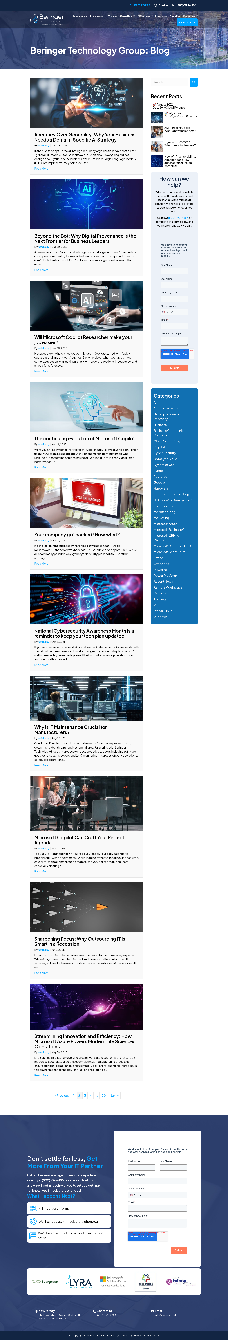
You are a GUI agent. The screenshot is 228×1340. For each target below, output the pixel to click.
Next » (114, 1095)
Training (160, 599)
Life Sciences (163, 506)
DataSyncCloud (165, 459)
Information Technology (172, 494)
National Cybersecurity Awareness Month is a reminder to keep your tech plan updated (84, 633)
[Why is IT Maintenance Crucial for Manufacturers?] (86, 698)
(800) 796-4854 (178, 217)
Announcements (166, 408)
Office (158, 558)
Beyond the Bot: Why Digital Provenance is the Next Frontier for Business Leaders (85, 238)
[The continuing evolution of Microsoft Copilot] (86, 407)
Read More (41, 168)
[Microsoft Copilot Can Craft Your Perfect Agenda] (86, 803)
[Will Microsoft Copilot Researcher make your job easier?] (86, 305)
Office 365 (161, 564)
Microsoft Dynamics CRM (172, 546)
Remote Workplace (168, 587)
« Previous (61, 1095)
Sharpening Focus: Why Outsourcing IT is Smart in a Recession (79, 941)
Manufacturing (164, 512)
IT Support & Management (173, 500)
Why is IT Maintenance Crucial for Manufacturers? (70, 729)
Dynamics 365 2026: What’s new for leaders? (180, 143)
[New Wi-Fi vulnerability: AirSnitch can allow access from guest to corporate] (157, 161)
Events (159, 470)
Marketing (161, 518)
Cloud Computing (167, 441)
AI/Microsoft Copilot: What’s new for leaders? (180, 129)
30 (104, 1095)
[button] (194, 82)
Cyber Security (165, 453)
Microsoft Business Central (173, 529)
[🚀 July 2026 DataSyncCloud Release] (157, 117)
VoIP (157, 605)
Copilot (159, 447)
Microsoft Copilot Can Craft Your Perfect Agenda (79, 839)
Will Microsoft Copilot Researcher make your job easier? (83, 339)
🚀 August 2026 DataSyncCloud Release (169, 106)
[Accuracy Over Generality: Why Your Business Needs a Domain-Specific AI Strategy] (86, 103)
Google (159, 482)
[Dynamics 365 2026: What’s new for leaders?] (157, 146)
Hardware (161, 488)
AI (155, 402)
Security (160, 593)
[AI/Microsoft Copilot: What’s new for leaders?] (157, 132)
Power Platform (165, 575)
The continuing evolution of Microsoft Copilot (84, 438)
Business (160, 425)
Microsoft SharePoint (170, 552)
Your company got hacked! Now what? (77, 534)
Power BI (160, 569)
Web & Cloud (163, 611)
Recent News (163, 581)
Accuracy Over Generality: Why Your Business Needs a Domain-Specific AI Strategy (85, 137)
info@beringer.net (165, 1315)
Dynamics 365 (164, 465)
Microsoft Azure (165, 524)
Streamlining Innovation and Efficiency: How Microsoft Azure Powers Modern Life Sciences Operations (85, 1041)
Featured (160, 476)
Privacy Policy (151, 1335)
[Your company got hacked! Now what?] (86, 503)
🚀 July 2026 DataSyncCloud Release (180, 114)
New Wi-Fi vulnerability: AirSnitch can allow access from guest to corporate (180, 161)
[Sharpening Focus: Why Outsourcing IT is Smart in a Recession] (86, 907)
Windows (161, 617)
